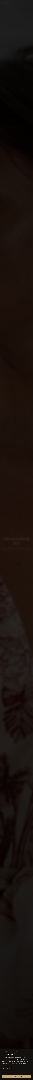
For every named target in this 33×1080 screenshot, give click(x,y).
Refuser (16, 1072)
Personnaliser (6, 1068)
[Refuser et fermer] (30, 1051)
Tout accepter (16, 1076)
